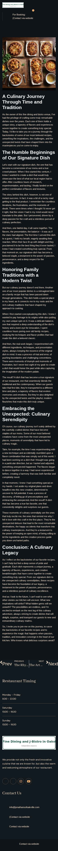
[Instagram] (21, 781)
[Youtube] (29, 781)
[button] (33, 10)
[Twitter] (13, 781)
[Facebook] (5, 781)
